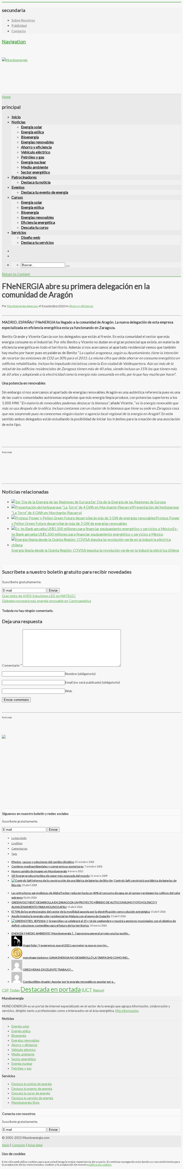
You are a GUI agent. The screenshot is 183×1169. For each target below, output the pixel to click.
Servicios (18, 232)
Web (68, 691)
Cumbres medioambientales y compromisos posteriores (47, 866)
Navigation (14, 41)
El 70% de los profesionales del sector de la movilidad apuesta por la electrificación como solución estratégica (80, 911)
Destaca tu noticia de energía (31, 1084)
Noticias (18, 122)
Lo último (16, 843)
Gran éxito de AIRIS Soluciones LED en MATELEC (39, 596)
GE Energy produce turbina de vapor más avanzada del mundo (50, 876)
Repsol (98, 990)
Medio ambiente (34, 167)
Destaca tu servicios (37, 242)
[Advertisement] (88, 73)
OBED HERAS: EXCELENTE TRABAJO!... (48, 969)
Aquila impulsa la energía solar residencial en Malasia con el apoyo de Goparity (60, 916)
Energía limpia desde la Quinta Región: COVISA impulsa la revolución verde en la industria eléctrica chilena (95, 550)
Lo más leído (18, 838)
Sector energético (35, 172)
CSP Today (11, 990)
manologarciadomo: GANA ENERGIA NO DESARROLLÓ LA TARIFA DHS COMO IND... (76, 957)
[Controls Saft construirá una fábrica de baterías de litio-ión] (62, 880)
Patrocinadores (24, 177)
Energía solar (31, 127)
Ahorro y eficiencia (36, 147)
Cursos (17, 197)
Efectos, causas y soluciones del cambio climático (42, 862)
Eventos (18, 187)
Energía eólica (32, 132)
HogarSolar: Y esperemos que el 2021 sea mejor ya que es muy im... (66, 945)
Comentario (12, 665)
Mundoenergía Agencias (22, 306)
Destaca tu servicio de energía (32, 1098)
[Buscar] (68, 266)
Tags (14, 853)
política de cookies (100, 1164)
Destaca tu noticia (36, 182)
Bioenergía (30, 137)
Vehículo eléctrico (35, 152)
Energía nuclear (33, 162)
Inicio (16, 117)
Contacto (18, 31)
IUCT (86, 990)
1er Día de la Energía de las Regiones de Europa (128, 502)
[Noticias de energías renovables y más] (14, 60)
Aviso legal (35, 1145)
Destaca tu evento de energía (44, 192)
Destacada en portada (50, 989)
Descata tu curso (34, 227)
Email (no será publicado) (92, 682)
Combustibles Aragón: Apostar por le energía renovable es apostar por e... (69, 981)
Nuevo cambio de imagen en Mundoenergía (39, 871)
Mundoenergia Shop (25, 1102)
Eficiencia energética (38, 222)
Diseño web (30, 237)
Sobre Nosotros (23, 20)
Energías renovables (37, 142)
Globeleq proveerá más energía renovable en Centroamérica (46, 601)
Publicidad (19, 25)
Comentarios (19, 848)
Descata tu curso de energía (30, 1093)
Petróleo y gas (32, 157)
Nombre (80, 674)
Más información (126, 1011)
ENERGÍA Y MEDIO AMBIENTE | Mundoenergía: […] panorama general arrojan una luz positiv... (70, 933)
